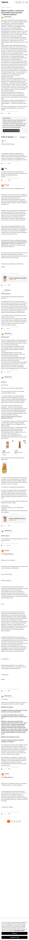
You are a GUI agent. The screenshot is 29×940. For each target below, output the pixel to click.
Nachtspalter (7, 290)
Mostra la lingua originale (14, 111)
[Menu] (27, 2)
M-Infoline (7, 185)
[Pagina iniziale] (4, 2)
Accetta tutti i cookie (14, 937)
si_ (5, 140)
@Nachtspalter (5, 337)
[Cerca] (23, 2)
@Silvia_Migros (5, 535)
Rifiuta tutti (14, 933)
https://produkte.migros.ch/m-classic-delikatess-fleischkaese (14, 242)
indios (6, 168)
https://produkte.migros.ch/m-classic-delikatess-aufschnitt (11, 417)
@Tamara (3, 382)
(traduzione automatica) (5, 111)
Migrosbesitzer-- (8, 16)
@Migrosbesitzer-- (6, 293)
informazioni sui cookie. (20, 930)
